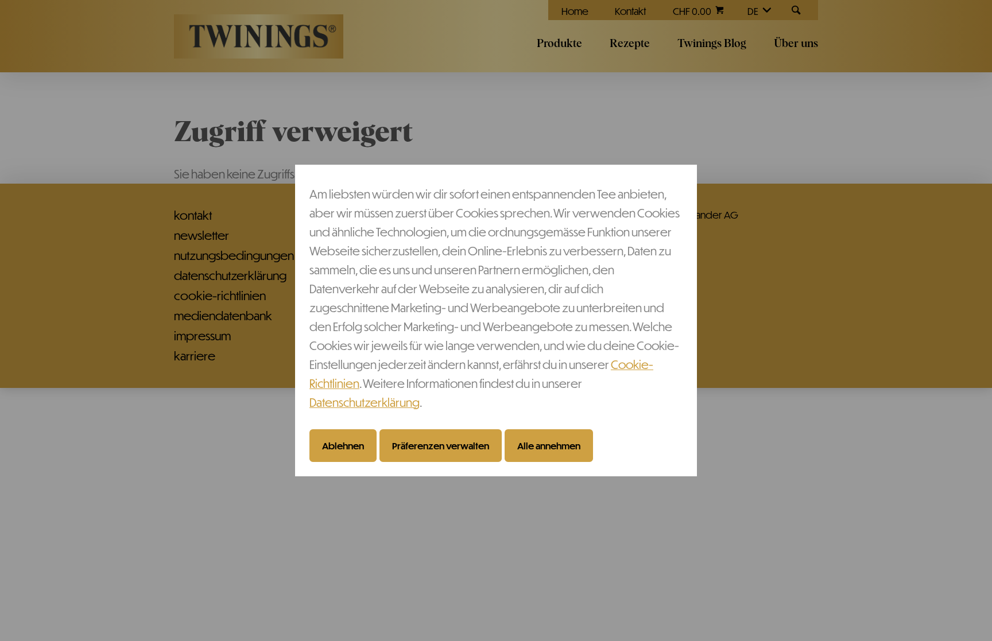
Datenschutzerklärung (364, 402)
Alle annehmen (548, 445)
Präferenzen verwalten (440, 445)
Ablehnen (343, 445)
